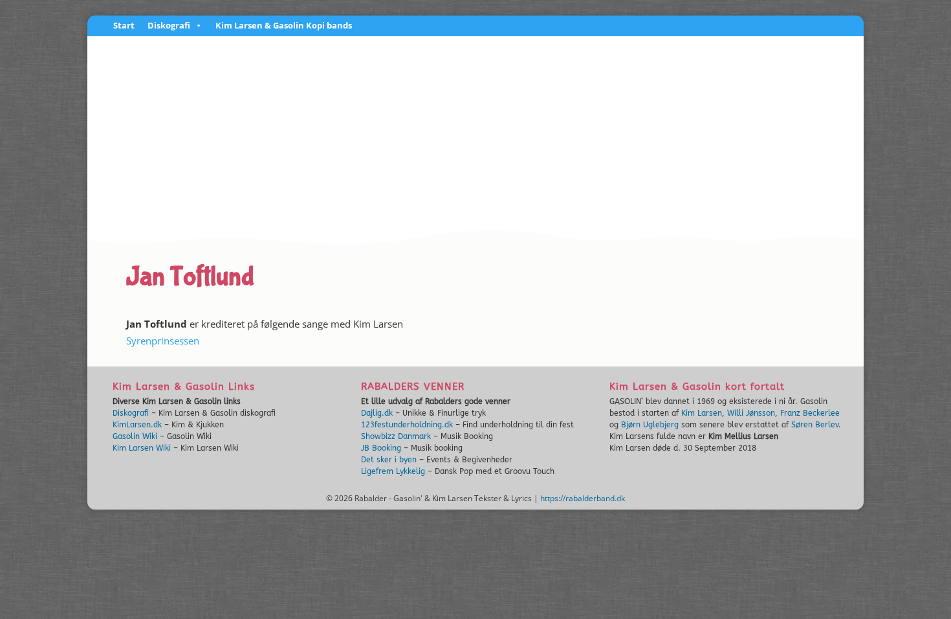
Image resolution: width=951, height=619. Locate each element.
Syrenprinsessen (162, 340)
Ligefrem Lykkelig (393, 471)
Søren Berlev (814, 424)
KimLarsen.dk (137, 424)
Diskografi (169, 26)
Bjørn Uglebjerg (650, 424)
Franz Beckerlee (810, 413)
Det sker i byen (389, 459)
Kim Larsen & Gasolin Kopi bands (283, 26)
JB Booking (381, 448)
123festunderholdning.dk (407, 424)
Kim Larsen (701, 413)
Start (124, 26)
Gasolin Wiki (135, 436)
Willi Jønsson (751, 413)
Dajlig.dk (377, 413)
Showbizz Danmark (396, 436)
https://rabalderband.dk (582, 498)
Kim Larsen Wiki (142, 448)
